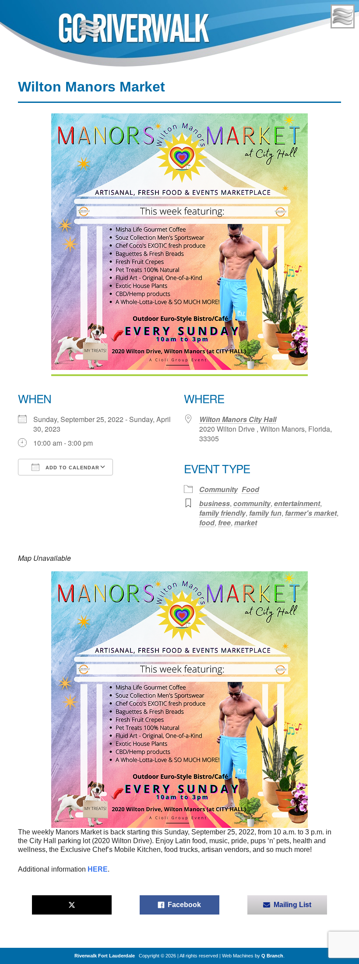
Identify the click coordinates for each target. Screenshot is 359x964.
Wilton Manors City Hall (237, 419)
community (252, 503)
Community (218, 489)
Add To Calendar (71, 467)
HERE (98, 869)
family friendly (222, 513)
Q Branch (272, 955)
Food (250, 489)
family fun (265, 513)
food (207, 522)
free (224, 522)
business (214, 503)
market (245, 522)
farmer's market (311, 513)
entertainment (297, 503)
